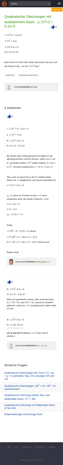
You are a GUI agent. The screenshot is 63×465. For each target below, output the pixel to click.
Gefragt (17, 87)
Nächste (57, 10)
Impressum (26, 447)
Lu (39, 346)
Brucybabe (42, 262)
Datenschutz (40, 447)
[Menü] (59, 3)
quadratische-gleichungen (28, 75)
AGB (9, 447)
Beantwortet (20, 262)
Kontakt (52, 447)
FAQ (16, 447)
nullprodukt (10, 75)
